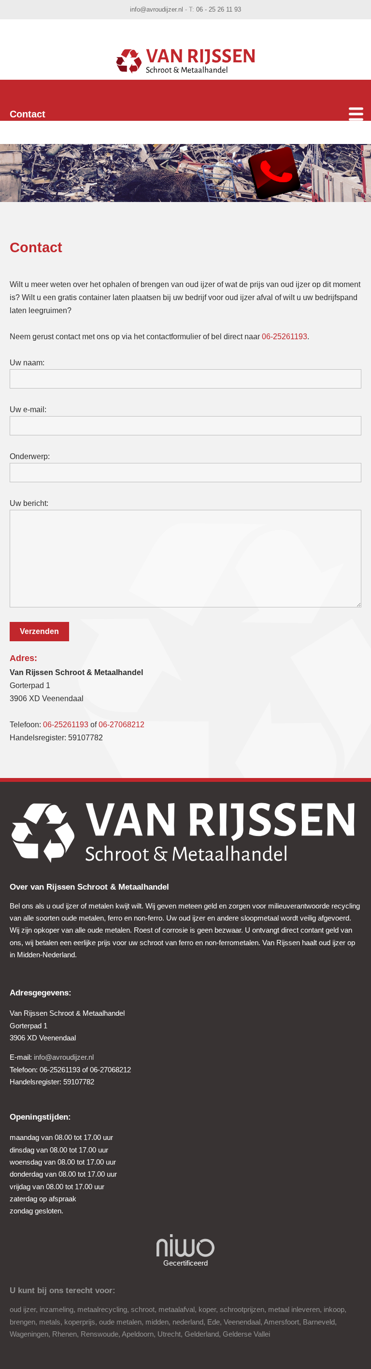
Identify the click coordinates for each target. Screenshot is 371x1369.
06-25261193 (284, 336)
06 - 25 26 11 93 (218, 9)
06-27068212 (121, 725)
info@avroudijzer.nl (156, 9)
